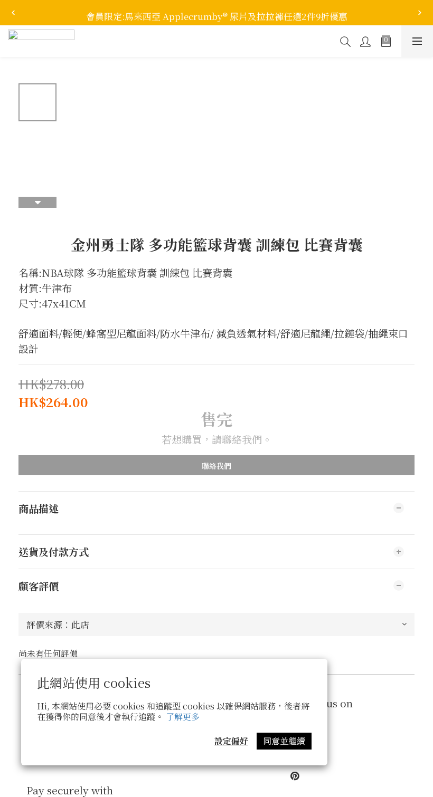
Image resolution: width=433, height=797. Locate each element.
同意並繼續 (284, 741)
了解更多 (183, 716)
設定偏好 (231, 741)
